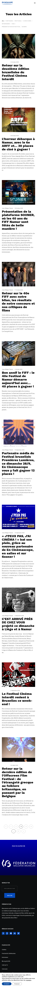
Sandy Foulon (5, 62)
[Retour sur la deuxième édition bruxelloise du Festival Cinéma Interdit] (18, 46)
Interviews (5, 957)
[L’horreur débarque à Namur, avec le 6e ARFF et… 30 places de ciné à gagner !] (18, 120)
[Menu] (34, 3)
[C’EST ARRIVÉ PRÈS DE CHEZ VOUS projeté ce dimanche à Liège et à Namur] (18, 600)
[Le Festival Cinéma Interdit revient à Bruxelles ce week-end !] (18, 674)
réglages (28, 980)
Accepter (6, 984)
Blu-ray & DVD (6, 961)
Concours (4, 969)
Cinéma (4, 949)
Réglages (17, 984)
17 (18, 831)
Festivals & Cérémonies (8, 953)
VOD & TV (5, 965)
